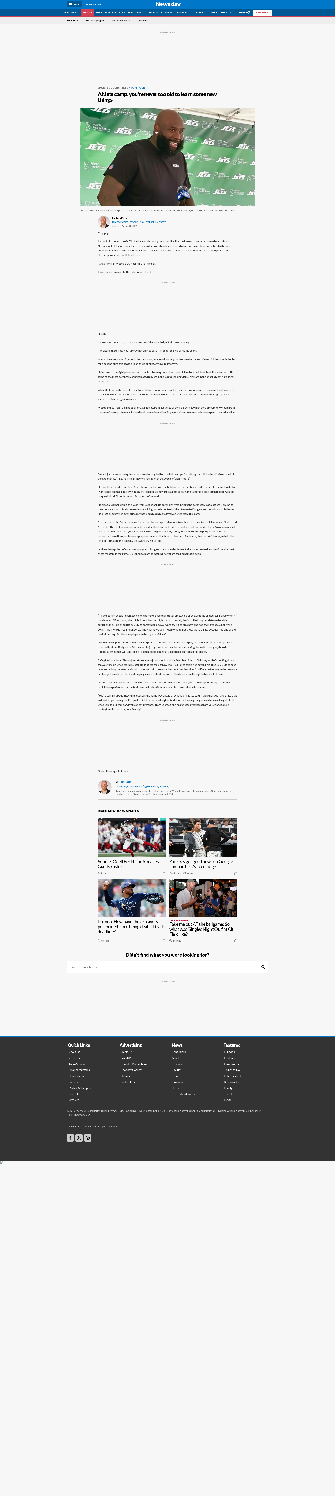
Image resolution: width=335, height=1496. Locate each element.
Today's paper (77, 1063)
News (98, 12)
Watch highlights (95, 20)
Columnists (143, 20)
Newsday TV (227, 12)
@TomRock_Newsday (154, 221)
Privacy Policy (116, 1110)
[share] (164, 873)
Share (105, 233)
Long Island (71, 12)
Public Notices (129, 1081)
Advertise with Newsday (229, 1110)
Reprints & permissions (201, 1110)
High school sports (183, 1093)
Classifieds (126, 1075)
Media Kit (126, 1051)
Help (247, 1110)
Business (166, 12)
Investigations (115, 12)
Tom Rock (72, 20)
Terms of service (76, 1110)
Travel (228, 1093)
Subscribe (75, 1058)
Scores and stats (120, 20)
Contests (74, 1093)
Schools (201, 12)
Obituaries (230, 1058)
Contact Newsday (177, 1110)
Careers (73, 1081)
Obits (213, 12)
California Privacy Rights (139, 1110)
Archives (74, 1099)
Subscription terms (97, 1110)
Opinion (153, 12)
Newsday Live (77, 1075)
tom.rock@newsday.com (125, 221)
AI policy (256, 1110)
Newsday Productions (133, 1063)
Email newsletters (79, 1069)
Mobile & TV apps (80, 1088)
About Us (74, 1051)
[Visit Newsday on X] (79, 1138)
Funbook (229, 1051)
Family (228, 1088)
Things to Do (183, 12)
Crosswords (231, 1063)
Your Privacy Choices (78, 1114)
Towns (176, 1088)
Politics (176, 1069)
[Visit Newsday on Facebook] (70, 1138)
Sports (87, 12)
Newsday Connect (131, 1069)
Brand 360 (126, 1058)
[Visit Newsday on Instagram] (87, 1138)
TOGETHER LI (262, 12)
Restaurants (136, 12)
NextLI (228, 1099)
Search (243, 12)
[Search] (263, 967)
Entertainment (232, 1075)
